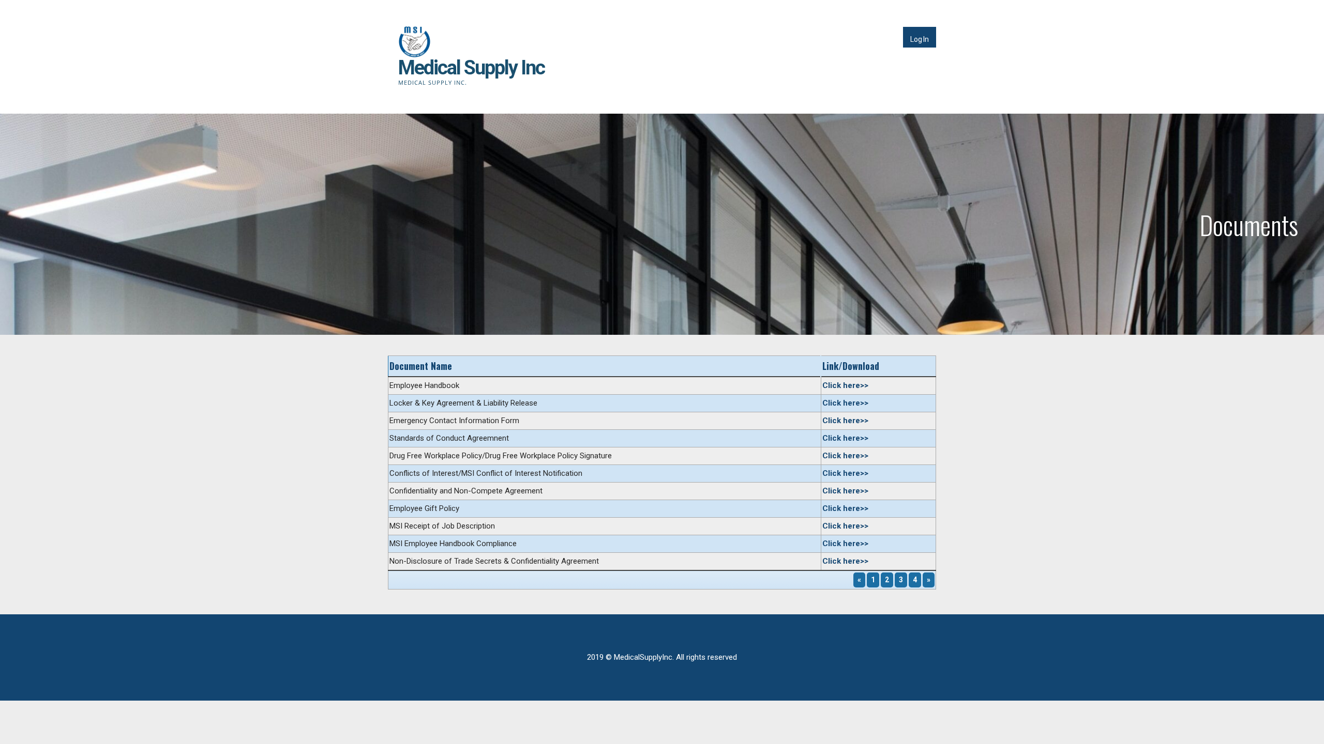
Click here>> (845, 385)
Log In (919, 39)
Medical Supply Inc (471, 67)
